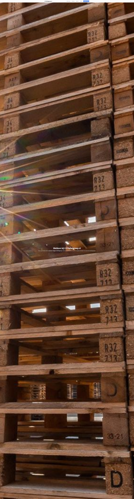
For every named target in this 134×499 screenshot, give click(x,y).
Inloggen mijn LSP (86, 1)
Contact (81, 1)
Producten (73, 1)
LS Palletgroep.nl (48, 1)
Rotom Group (68, 1)
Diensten (77, 1)
